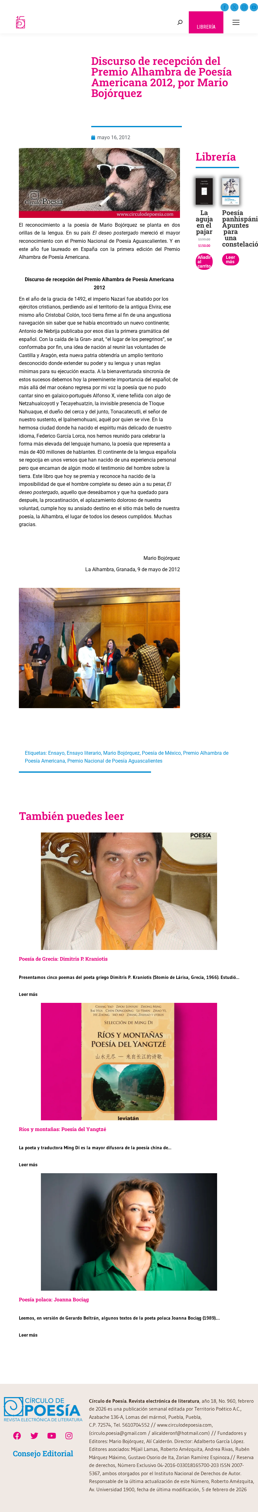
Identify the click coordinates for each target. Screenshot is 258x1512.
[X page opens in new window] (234, 7)
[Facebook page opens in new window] (225, 7)
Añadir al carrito (204, 262)
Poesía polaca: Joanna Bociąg (54, 1299)
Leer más (230, 259)
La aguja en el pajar (204, 222)
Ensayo (56, 753)
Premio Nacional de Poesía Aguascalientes (114, 761)
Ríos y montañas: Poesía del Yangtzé (62, 1129)
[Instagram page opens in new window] (244, 7)
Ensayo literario (84, 753)
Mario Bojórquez (121, 753)
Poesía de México (161, 753)
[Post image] (129, 891)
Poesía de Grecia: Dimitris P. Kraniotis (63, 958)
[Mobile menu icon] (236, 22)
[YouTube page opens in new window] (254, 7)
